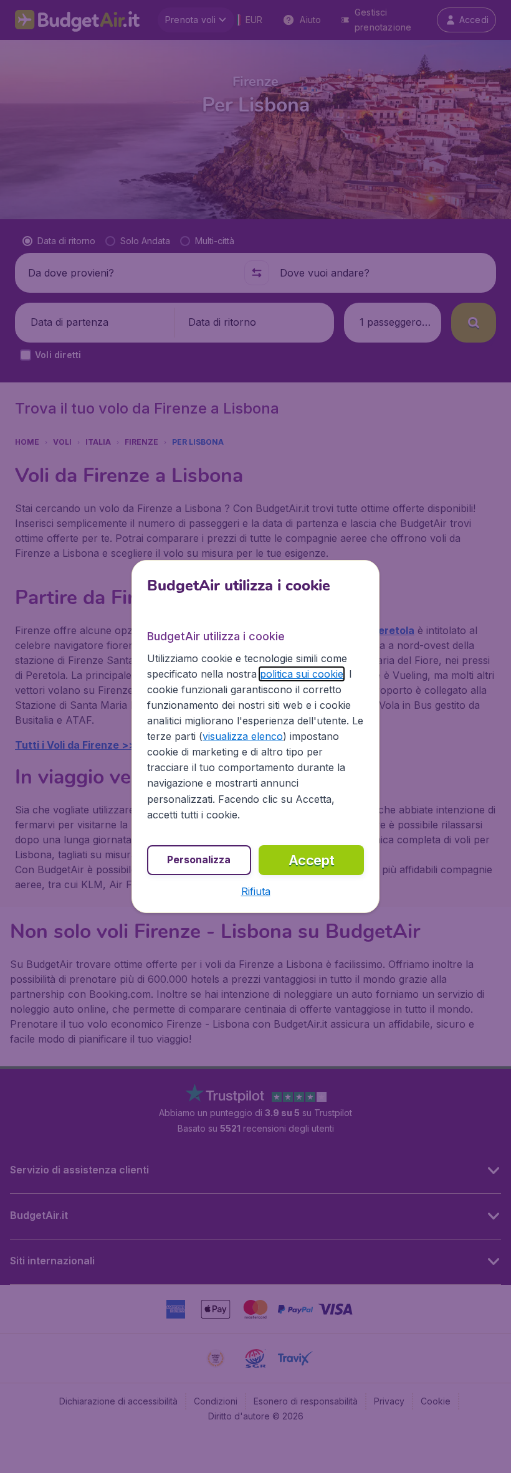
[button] (255, 891)
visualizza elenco (243, 736)
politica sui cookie (301, 674)
